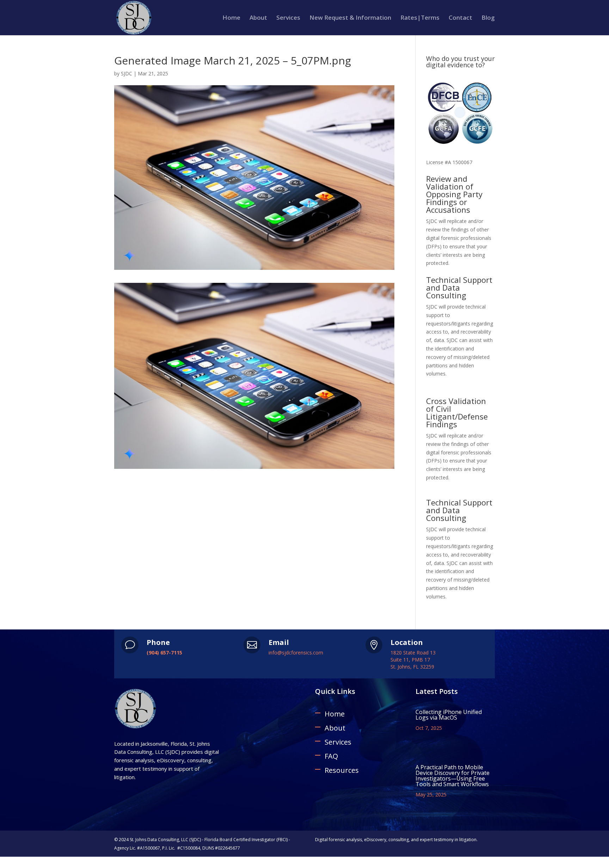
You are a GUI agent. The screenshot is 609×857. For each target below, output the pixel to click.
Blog (488, 18)
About (258, 18)
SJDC (126, 73)
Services (288, 18)
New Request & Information (350, 18)
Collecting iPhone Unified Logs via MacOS (449, 714)
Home (231, 18)
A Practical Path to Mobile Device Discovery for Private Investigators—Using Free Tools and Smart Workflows (453, 775)
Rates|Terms (419, 18)
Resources (342, 770)
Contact (460, 18)
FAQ (331, 756)
